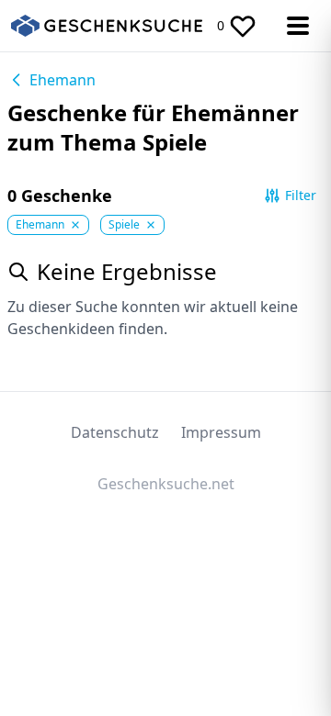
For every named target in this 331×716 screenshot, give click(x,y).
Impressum (221, 432)
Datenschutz (115, 432)
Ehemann (62, 80)
